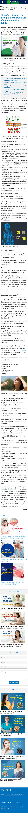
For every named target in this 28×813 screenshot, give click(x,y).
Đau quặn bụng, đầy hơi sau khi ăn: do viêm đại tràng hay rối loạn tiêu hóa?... (12, 627)
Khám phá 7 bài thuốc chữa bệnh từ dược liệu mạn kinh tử (11, 712)
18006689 (20, 796)
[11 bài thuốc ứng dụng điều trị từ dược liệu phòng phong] (14, 724)
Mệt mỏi (4, 363)
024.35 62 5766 (9, 796)
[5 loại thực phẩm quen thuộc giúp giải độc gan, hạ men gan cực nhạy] (14, 600)
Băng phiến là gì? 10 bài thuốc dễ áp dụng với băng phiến (11, 779)
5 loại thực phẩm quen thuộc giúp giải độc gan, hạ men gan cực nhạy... (12, 609)
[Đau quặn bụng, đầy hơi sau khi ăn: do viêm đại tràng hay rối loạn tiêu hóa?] (14, 618)
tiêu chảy (9, 489)
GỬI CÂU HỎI (14, 682)
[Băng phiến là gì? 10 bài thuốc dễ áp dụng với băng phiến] (14, 769)
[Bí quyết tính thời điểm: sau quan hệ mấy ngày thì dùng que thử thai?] (14, 636)
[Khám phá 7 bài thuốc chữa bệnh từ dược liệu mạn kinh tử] (14, 701)
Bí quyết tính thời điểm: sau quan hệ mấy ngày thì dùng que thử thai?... (11, 645)
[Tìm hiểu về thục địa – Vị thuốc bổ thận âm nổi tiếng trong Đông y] (14, 746)
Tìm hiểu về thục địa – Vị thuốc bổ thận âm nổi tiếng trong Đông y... (12, 757)
